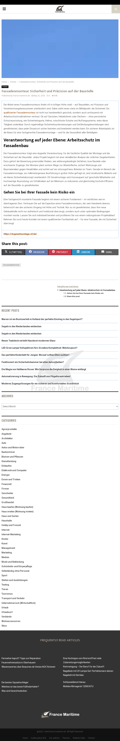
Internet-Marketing (11, 534)
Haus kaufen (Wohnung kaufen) (17, 507)
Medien (5, 557)
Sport (4, 575)
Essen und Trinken (11, 479)
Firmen (5, 87)
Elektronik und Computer (14, 470)
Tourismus (7, 594)
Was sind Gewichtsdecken (14, 691)
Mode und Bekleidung (13, 562)
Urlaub (5, 607)
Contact (91, 738)
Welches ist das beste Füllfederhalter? (20, 686)
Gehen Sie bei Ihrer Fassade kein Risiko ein (85, 293)
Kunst (4, 543)
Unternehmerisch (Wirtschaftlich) (19, 603)
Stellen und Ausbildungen (15, 580)
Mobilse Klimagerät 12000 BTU (78, 686)
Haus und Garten (10, 516)
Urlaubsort (7, 612)
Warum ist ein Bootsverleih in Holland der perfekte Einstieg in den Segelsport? (42, 319)
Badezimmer (8, 452)
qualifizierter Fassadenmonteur (19, 112)
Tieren (5, 589)
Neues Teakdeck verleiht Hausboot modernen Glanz (28, 340)
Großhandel (8, 502)
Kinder (5, 539)
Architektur (7, 438)
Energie (6, 475)
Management (8, 548)
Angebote (6, 434)
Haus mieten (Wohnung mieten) (18, 511)
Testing (5, 584)
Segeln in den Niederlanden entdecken (21, 326)
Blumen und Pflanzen (12, 456)
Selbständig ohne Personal (15, 571)
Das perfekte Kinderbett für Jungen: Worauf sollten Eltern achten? (35, 355)
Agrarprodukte (9, 429)
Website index (79, 738)
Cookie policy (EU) (38, 738)
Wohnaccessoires (11, 621)
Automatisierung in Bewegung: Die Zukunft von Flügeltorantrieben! (36, 376)
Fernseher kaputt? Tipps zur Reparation (21, 658)
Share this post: (73, 296)
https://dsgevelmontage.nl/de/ (20, 234)
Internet (5, 530)
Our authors (54, 738)
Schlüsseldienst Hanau (74, 682)
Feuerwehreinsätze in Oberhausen (19, 662)
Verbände (7, 616)
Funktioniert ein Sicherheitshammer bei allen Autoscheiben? (33, 362)
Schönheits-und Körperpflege (17, 566)
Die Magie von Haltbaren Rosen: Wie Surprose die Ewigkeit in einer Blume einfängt (44, 369)
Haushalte (7, 520)
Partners (66, 738)
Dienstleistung (9, 461)
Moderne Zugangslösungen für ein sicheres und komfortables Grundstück (40, 383)
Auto (4, 443)
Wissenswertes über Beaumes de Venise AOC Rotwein (28, 667)
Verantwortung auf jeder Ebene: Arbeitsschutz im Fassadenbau (87, 290)
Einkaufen (7, 466)
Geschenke (7, 493)
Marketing (7, 552)
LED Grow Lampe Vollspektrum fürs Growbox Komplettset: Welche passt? (39, 348)
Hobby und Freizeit (11, 525)
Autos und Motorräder (13, 447)
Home (25, 738)
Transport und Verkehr (13, 598)
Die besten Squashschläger (15, 682)
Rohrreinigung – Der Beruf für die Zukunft (83, 666)
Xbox (4, 625)
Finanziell (7, 484)
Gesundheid (8, 498)
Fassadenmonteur (11, 265)
